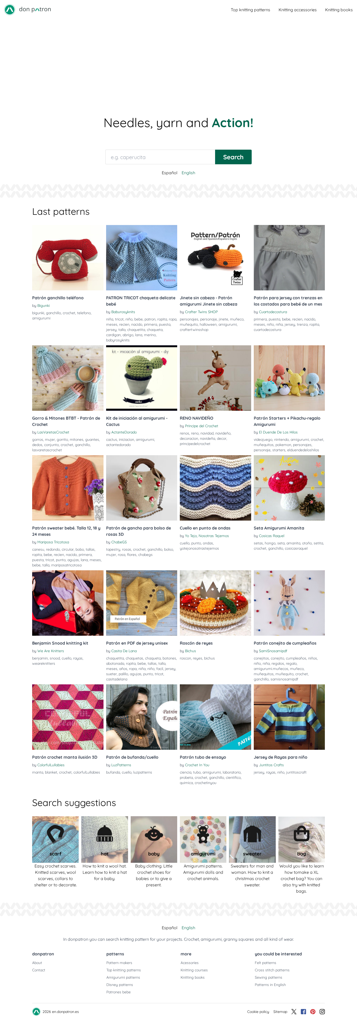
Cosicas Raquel (271, 535)
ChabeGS (119, 542)
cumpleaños (296, 658)
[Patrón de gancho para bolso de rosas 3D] (141, 488)
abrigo (128, 335)
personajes (189, 319)
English (188, 172)
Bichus (190, 651)
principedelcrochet (195, 443)
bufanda (113, 772)
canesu (38, 549)
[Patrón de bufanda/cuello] (141, 717)
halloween (208, 324)
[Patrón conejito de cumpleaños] (289, 603)
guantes (92, 439)
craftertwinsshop (194, 329)
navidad (207, 433)
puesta (164, 324)
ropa (172, 319)
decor (221, 438)
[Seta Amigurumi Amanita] (289, 488)
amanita (293, 543)
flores (131, 554)
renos (184, 433)
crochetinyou (205, 782)
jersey (111, 329)
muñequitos (264, 444)
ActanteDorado (124, 432)
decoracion (189, 438)
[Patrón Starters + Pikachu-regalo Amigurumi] (289, 378)
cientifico (233, 777)
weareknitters (43, 663)
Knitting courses (194, 970)
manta (37, 772)
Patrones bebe (118, 992)
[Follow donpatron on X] (294, 1011)
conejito (277, 658)
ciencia (185, 772)
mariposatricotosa (66, 565)
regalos (278, 663)
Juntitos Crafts (271, 765)
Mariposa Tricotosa (53, 542)
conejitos (261, 658)
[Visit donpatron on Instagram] (322, 1011)
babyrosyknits (118, 340)
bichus (209, 658)
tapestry (113, 549)
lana (138, 335)
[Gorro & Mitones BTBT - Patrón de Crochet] (67, 378)
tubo (197, 772)
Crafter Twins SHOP (201, 311)
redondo (53, 549)
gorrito (62, 439)
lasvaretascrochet (47, 450)
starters (278, 450)
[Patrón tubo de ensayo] (215, 717)
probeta (186, 777)
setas (258, 543)
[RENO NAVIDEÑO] (215, 378)
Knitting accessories (298, 9)
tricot (119, 319)
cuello (184, 543)
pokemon (283, 444)
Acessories (190, 962)
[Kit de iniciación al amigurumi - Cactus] (141, 378)
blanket (51, 772)
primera (150, 324)
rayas (78, 658)
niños (312, 658)
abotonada (115, 663)
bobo (80, 549)
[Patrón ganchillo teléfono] (67, 257)
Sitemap (280, 1011)
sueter (111, 674)
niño (129, 319)
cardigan (113, 335)
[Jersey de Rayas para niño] (289, 717)
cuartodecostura (267, 329)
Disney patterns (119, 984)
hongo (270, 543)
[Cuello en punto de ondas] (215, 488)
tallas (90, 549)
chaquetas (134, 658)
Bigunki (43, 305)
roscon (185, 658)
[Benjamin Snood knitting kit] (67, 603)
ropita (162, 319)
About (37, 962)
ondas (208, 543)
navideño (223, 433)
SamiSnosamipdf (273, 651)
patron (150, 319)
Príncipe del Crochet (201, 426)
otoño (307, 543)
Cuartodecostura (273, 311)
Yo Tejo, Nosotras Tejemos (207, 535)
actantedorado (118, 444)
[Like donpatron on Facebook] (303, 1011)
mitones (76, 439)
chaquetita (136, 329)
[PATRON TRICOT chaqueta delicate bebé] (141, 257)
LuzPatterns (121, 765)
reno (195, 433)
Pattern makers (119, 962)
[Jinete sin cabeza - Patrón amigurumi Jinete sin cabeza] (215, 257)
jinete (223, 319)
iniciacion (126, 439)
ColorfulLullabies (51, 765)
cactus (111, 439)
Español (169, 172)
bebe (138, 319)
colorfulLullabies (86, 772)
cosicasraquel (296, 548)
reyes (197, 658)
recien (124, 324)
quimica (186, 782)
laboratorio (232, 772)
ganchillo (53, 313)
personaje (208, 319)
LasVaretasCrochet (53, 432)
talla (121, 329)
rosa (121, 554)
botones (169, 658)
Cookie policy (258, 1011)
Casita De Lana (124, 651)
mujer (50, 439)
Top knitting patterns (250, 9)
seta (281, 543)
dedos (37, 444)
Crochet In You (197, 765)
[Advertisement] (178, 58)
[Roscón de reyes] (215, 603)
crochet (69, 313)
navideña (207, 438)
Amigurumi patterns (123, 977)
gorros (37, 439)
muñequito (189, 324)
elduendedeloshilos (303, 450)
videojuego (263, 439)
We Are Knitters (50, 651)
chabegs (145, 554)
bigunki (38, 313)
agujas (73, 559)
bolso (168, 549)
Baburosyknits (123, 311)
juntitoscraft (296, 772)
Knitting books (339, 9)
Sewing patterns (268, 977)
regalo (291, 663)
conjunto (51, 444)
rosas (126, 549)
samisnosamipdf (284, 679)
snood (55, 658)
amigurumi (41, 318)
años (123, 668)
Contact (38, 970)
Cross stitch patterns (272, 970)
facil (159, 668)
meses (111, 324)
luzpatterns (142, 772)
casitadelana (116, 679)
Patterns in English (270, 984)
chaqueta (155, 329)
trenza (302, 324)
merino (150, 335)
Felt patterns (265, 962)
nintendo (281, 439)
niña (109, 319)
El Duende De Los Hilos (278, 432)
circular (68, 549)
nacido (136, 324)
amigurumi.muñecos (271, 668)
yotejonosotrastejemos (199, 548)
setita (318, 543)
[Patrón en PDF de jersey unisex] (141, 603)
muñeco (237, 319)
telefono (84, 313)
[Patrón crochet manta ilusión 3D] (67, 717)
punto (61, 559)
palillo (123, 674)
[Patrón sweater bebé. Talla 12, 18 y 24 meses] (67, 488)
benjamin (40, 658)
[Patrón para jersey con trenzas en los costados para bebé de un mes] (289, 257)
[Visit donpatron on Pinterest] (312, 1011)
